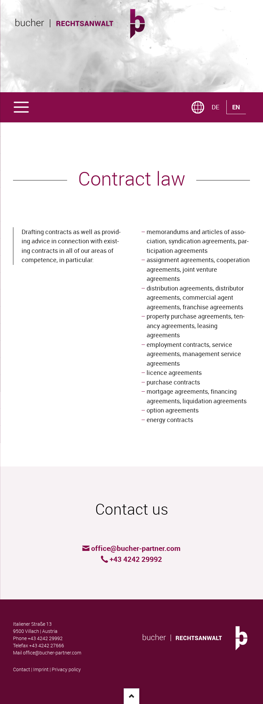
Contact (21, 669)
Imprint (41, 669)
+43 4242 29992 (45, 638)
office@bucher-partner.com (52, 653)
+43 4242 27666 (46, 645)
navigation (21, 106)
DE (216, 107)
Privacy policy (66, 669)
